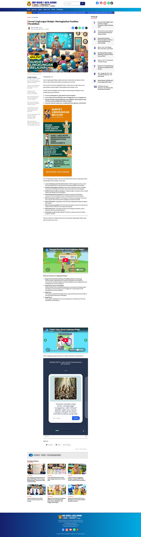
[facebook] (97, 4)
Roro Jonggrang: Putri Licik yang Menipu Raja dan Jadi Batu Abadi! (105, 75)
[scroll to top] (135, 534)
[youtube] (105, 4)
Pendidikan (35, 17)
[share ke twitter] (76, 28)
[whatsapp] (108, 4)
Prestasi (34, 9)
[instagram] (101, 4)
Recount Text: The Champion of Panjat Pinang (105, 60)
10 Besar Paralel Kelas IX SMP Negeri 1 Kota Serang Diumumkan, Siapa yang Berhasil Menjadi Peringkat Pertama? (102, 12)
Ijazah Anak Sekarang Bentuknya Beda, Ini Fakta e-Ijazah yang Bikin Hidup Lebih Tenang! (105, 41)
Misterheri (33, 27)
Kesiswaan (60, 9)
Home (28, 9)
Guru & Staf (46, 9)
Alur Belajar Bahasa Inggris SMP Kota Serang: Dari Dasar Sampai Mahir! (105, 54)
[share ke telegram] (83, 28)
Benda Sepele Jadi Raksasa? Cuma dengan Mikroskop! (105, 81)
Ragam (40, 9)
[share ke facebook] (73, 28)
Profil (53, 9)
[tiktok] (112, 4)
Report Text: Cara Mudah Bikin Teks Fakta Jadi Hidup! (105, 48)
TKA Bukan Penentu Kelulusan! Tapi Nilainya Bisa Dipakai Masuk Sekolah (105, 87)
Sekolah (43, 455)
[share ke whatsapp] (80, 28)
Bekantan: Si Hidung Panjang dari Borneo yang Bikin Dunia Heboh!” (105, 67)
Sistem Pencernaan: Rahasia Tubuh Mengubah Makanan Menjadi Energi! (105, 32)
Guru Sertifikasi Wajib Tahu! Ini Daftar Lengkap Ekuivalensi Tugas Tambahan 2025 (105, 24)
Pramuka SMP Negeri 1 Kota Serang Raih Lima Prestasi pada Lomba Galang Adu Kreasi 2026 (46, 12)
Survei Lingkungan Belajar (54, 455)
